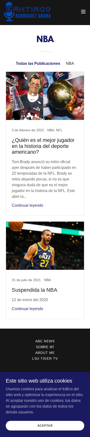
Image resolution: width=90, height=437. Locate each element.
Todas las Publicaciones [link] (38, 63)
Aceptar (45, 425)
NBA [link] (70, 63)
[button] (83, 11)
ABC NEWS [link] (45, 341)
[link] (27, 11)
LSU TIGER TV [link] (45, 358)
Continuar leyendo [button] (27, 205)
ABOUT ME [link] (45, 353)
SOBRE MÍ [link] (45, 347)
